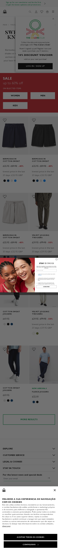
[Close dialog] (56, 259)
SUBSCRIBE (46, 286)
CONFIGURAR (29, 544)
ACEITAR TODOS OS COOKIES (30, 537)
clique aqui (6, 526)
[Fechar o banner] (55, 490)
